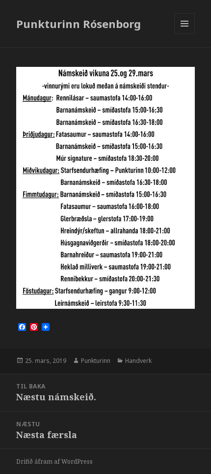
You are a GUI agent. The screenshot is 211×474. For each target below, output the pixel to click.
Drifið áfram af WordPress (54, 461)
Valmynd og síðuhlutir (185, 33)
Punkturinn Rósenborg (78, 23)
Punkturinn (95, 360)
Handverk (138, 360)
